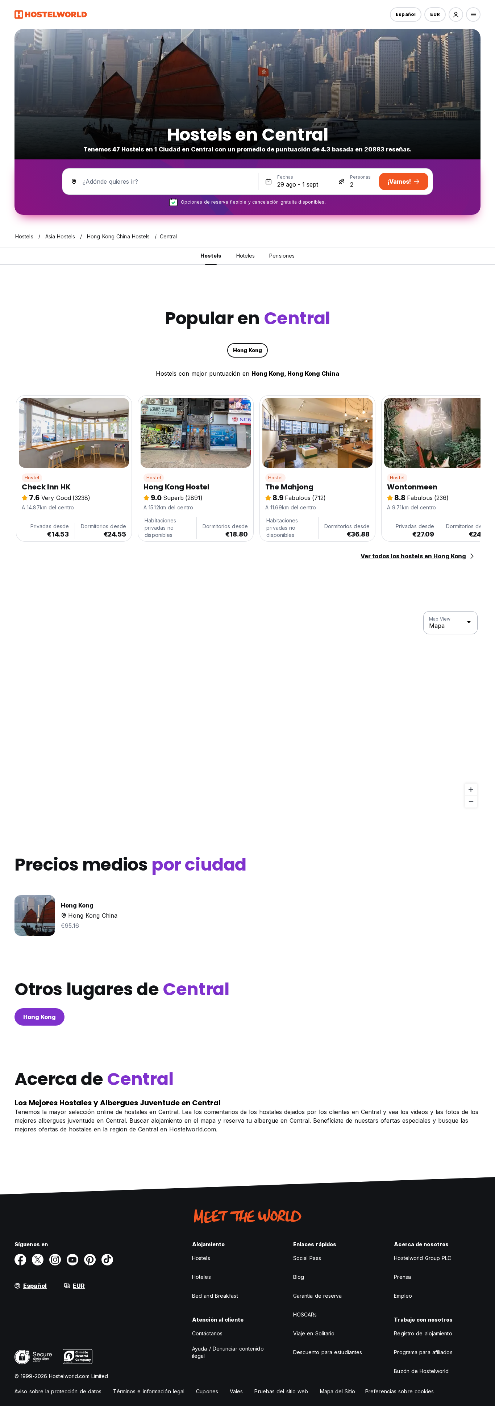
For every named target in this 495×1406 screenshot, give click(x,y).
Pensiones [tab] (282, 256)
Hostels (201, 1258)
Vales (236, 1391)
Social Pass (307, 1258)
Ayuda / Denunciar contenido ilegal (228, 1352)
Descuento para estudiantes (327, 1352)
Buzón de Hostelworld (421, 1371)
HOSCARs (305, 1314)
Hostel (32, 477)
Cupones (207, 1391)
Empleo (403, 1296)
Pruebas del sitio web (281, 1391)
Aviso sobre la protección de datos (57, 1391)
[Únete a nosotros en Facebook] (20, 1259)
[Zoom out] (471, 802)
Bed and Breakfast (215, 1296)
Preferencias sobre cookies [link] (399, 1391)
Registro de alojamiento (423, 1333)
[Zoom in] (471, 790)
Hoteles (201, 1277)
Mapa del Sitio (337, 1391)
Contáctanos (207, 1333)
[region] (247, 709)
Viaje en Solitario (314, 1333)
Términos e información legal (148, 1391)
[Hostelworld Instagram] (55, 1259)
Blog (298, 1277)
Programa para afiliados (423, 1352)
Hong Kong (39, 1017)
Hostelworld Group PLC (422, 1258)
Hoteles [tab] (245, 256)
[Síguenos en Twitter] (37, 1259)
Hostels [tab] (211, 256)
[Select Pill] (456, 14)
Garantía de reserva (317, 1296)
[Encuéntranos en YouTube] (72, 1259)
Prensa (402, 1277)
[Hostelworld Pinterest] (90, 1259)
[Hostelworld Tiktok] (107, 1259)
